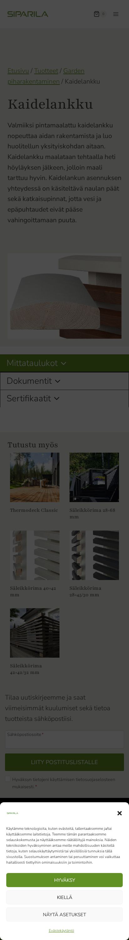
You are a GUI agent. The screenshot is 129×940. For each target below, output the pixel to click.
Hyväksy (64, 880)
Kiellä (64, 897)
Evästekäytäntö (61, 930)
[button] (119, 813)
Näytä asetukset (64, 915)
